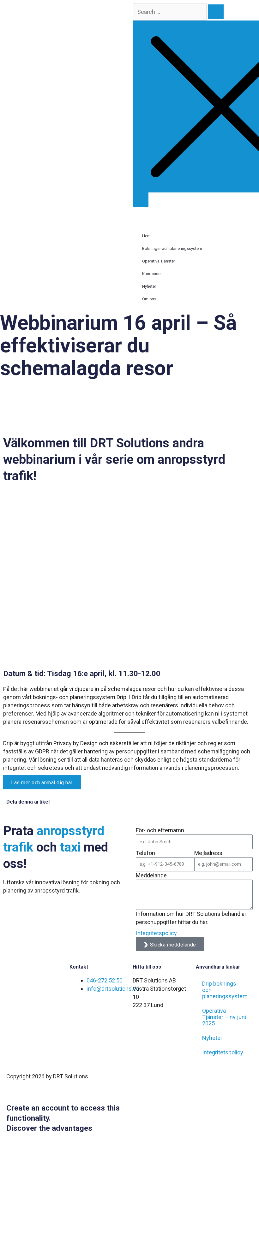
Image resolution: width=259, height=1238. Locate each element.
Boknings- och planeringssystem (172, 248)
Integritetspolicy (156, 933)
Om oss (149, 299)
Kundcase (151, 273)
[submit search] (216, 11)
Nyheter (149, 286)
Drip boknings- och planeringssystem (225, 989)
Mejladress (208, 853)
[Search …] (140, 199)
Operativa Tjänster (158, 261)
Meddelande (151, 875)
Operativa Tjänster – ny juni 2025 (224, 1017)
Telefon (145, 853)
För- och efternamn (160, 830)
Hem (146, 235)
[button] (194, 211)
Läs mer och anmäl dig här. (42, 783)
